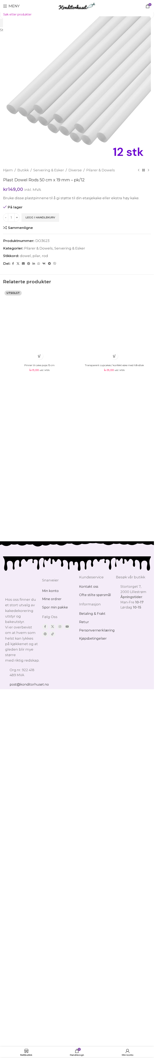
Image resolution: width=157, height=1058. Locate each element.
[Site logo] (77, 6)
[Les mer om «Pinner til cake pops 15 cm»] (39, 588)
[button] (114, 588)
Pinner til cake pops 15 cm (39, 597)
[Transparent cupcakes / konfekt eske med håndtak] (114, 441)
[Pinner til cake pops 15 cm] (39, 441)
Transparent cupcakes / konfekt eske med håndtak (114, 597)
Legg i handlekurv (40, 217)
